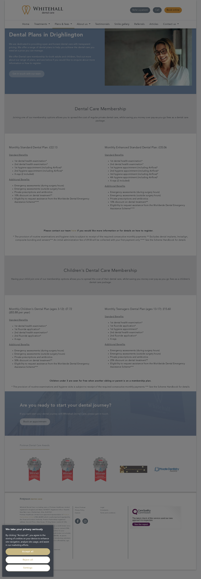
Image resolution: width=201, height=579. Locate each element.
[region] (27, 551)
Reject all (28, 560)
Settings (27, 568)
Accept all (28, 552)
